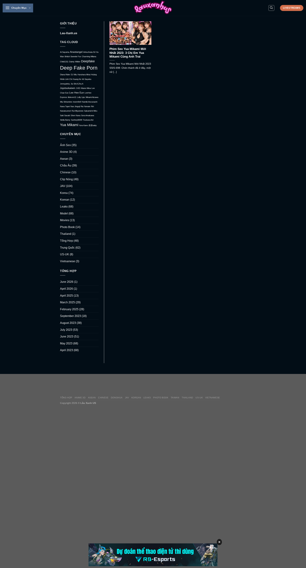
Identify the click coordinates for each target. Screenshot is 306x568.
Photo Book (67, 227)
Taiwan (175, 397)
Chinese (65, 172)
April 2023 (66, 350)
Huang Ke (77, 79)
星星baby (93, 125)
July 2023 (66, 329)
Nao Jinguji (75, 106)
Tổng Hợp (66, 240)
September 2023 (70, 315)
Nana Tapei (65, 106)
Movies (64, 220)
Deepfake (88, 61)
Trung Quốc (67, 247)
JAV (62, 186)
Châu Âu (65, 165)
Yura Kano (83, 125)
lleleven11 (72, 97)
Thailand (65, 233)
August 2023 (68, 322)
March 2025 (67, 302)
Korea (64, 192)
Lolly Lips (81, 97)
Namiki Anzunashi (89, 102)
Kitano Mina (86, 88)
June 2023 (66, 336)
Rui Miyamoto (77, 111)
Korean (64, 199)
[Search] (271, 8)
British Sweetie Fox (73, 56)
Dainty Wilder (74, 62)
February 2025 (69, 309)
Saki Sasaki (65, 115)
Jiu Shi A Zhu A (77, 84)
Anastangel (76, 52)
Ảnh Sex (65, 145)
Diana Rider (65, 74)
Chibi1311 (64, 62)
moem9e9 (77, 102)
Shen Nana (75, 115)
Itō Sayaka (86, 79)
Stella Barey (65, 120)
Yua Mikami (69, 125)
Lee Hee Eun (76, 92)
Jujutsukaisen (67, 88)
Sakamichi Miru (90, 111)
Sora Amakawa (87, 115)
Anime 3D (66, 151)
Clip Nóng (66, 179)
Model (64, 213)
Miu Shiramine (66, 102)
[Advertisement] (181, 385)
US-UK (64, 254)
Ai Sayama (64, 52)
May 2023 (66, 343)
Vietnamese (67, 261)
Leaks (64, 206)
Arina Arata (88, 52)
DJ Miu (74, 74)
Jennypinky (65, 84)
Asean (64, 158)
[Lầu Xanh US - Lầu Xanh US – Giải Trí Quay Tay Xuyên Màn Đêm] (153, 8)
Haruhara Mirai (84, 74)
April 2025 (66, 295)
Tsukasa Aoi (88, 120)
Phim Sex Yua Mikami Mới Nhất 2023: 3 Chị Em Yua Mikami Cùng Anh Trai (127, 52)
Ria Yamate (85, 106)
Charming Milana (89, 56)
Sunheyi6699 (76, 120)
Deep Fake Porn (78, 68)
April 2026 (66, 288)
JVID (78, 88)
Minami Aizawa (92, 97)
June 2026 (66, 281)
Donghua (117, 397)
